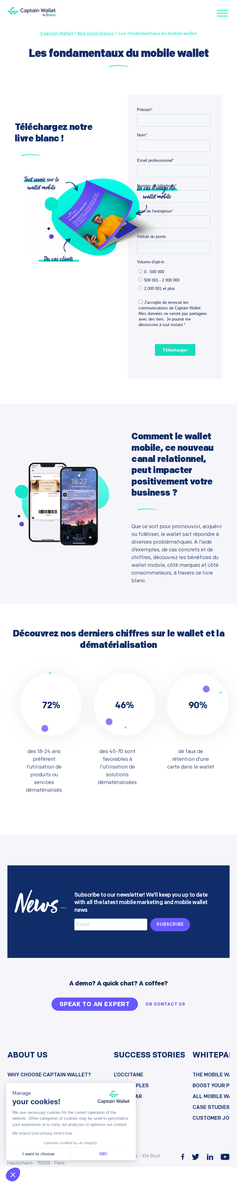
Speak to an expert (95, 1005)
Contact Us (169, 1004)
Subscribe (170, 924)
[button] (13, 1174)
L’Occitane (128, 1075)
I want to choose (39, 1153)
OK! (103, 1153)
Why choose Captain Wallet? (49, 1075)
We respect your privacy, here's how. (42, 1133)
